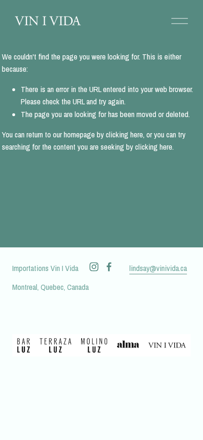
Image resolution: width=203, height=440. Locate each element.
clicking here (124, 134)
